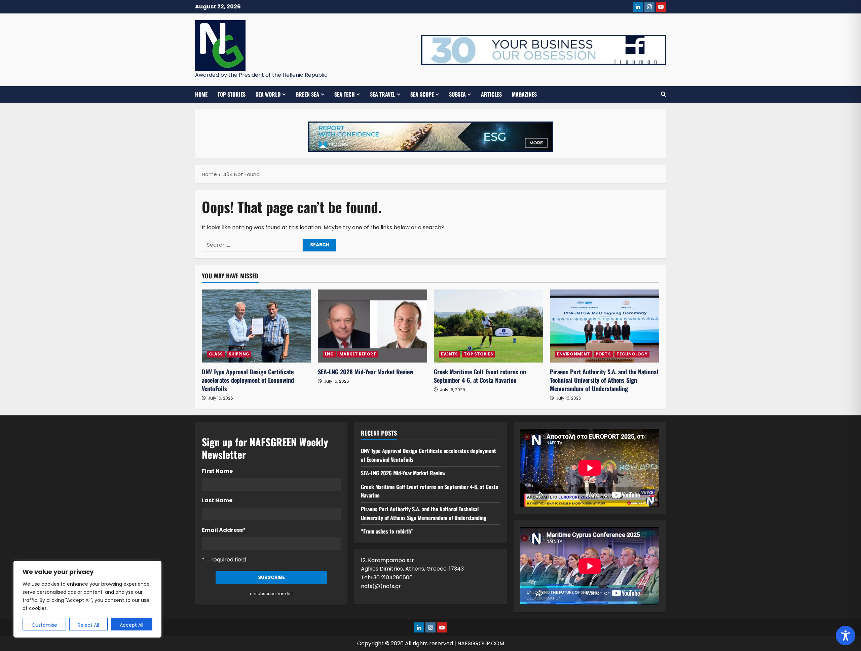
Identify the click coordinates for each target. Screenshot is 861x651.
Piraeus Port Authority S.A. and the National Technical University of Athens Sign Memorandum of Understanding (604, 380)
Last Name (217, 500)
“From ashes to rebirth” (387, 531)
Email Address (224, 530)
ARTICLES (491, 94)
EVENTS (449, 354)
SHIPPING (239, 354)
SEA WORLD (268, 94)
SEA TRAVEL (382, 94)
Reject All (88, 625)
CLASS (216, 354)
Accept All (131, 625)
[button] (663, 94)
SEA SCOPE (422, 94)
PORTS (603, 354)
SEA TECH (344, 94)
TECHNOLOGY (631, 354)
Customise (44, 625)
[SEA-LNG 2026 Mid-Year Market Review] (372, 326)
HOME (201, 94)
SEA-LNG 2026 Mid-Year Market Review (365, 371)
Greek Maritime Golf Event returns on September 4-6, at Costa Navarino (480, 375)
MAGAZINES (524, 94)
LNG (329, 354)
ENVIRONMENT (573, 354)
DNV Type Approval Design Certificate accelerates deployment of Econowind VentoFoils (248, 380)
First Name (217, 471)
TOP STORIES (232, 94)
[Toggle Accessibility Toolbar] (845, 635)
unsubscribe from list (271, 593)
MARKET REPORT (357, 354)
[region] (87, 599)
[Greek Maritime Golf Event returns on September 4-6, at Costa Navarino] (488, 326)
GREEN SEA (307, 94)
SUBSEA (457, 94)
